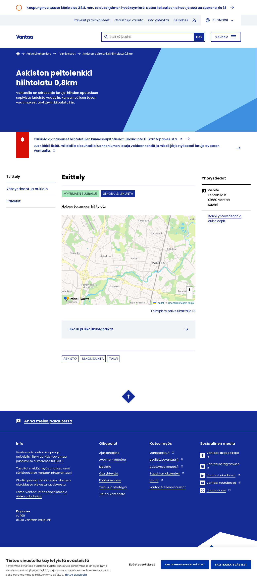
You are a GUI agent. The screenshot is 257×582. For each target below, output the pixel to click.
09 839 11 (57, 461)
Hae (199, 37)
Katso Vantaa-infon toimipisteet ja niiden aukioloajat (41, 494)
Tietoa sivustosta (76, 575)
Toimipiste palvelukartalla (171, 311)
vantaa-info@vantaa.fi (55, 473)
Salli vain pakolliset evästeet (185, 564)
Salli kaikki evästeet (231, 565)
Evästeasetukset (142, 565)
